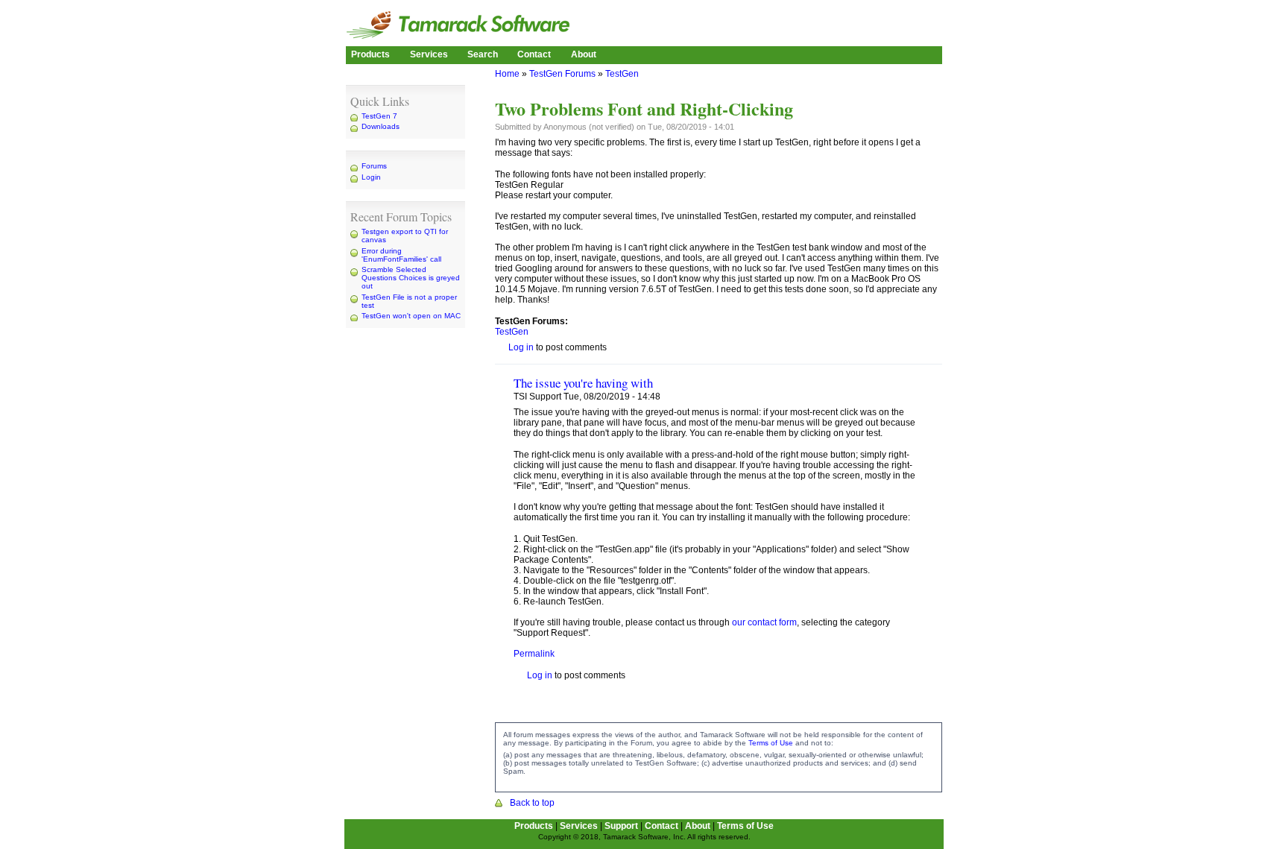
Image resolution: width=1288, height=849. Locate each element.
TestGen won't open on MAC (411, 316)
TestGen (622, 74)
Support (621, 826)
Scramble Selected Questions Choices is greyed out (411, 277)
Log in (521, 347)
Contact (534, 54)
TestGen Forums (562, 74)
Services (429, 54)
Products (370, 54)
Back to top (532, 803)
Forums (374, 166)
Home (507, 74)
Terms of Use (770, 743)
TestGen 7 (379, 116)
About (583, 54)
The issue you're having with (583, 382)
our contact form (764, 622)
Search (482, 54)
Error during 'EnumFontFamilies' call (401, 255)
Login (371, 177)
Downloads (381, 126)
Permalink (534, 653)
